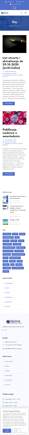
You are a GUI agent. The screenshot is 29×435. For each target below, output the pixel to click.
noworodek (7, 254)
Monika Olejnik (19, 251)
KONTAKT (7, 306)
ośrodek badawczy (15, 257)
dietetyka (14, 240)
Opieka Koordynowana (18, 254)
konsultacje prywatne (9, 247)
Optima (5, 257)
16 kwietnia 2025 (15, 222)
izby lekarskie (17, 244)
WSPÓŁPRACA (8, 297)
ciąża (17, 237)
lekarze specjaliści (8, 251)
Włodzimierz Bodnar (18, 268)
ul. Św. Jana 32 (10, 2)
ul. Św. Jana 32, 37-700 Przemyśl (12, 345)
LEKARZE (7, 292)
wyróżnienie (7, 268)
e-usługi (21, 240)
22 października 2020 (10, 71)
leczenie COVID (20, 247)
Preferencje (24, 430)
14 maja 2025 (14, 214)
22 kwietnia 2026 (15, 200)
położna (12, 261)
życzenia (6, 271)
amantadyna (7, 234)
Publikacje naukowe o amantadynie (11, 133)
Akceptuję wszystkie (7, 430)
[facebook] (13, 8)
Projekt (19, 261)
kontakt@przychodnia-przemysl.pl (13, 348)
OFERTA (7, 288)
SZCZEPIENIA (8, 302)
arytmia (15, 234)
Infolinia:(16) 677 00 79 (11, 342)
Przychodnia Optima (10, 73)
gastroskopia (7, 244)
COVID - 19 (6, 240)
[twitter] (15, 8)
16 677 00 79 (21, 2)
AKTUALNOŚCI (9, 283)
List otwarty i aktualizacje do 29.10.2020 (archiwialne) (13, 63)
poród (5, 261)
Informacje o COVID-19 (11, 75)
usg (12, 264)
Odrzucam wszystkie (16, 430)
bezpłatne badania (8, 237)
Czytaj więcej (9, 103)
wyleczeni (19, 264)
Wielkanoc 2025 (14, 220)
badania (22, 234)
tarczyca (6, 264)
